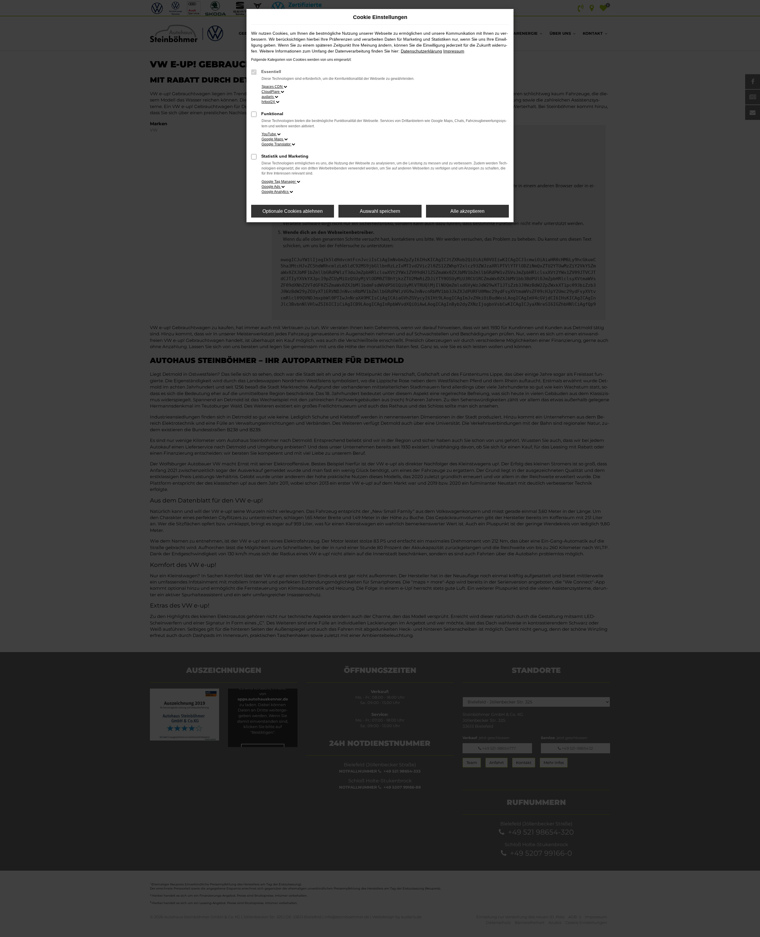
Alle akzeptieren (467, 211)
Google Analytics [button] (275, 192)
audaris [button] (268, 97)
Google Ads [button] (271, 187)
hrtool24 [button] (269, 102)
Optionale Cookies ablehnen (292, 211)
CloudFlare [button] (271, 92)
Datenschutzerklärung (421, 51)
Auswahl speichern (380, 211)
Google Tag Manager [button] (279, 182)
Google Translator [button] (277, 144)
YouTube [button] (269, 134)
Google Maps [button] (273, 139)
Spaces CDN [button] (273, 87)
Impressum (453, 51)
